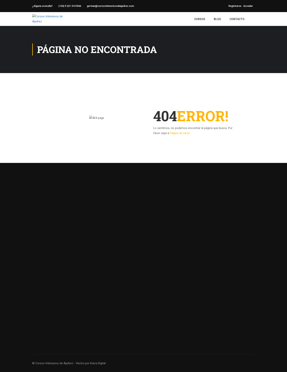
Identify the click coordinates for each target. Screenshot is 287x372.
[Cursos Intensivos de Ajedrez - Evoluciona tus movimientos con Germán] (51, 19)
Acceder (248, 6)
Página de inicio (180, 133)
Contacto (237, 19)
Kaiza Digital (98, 363)
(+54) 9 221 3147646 (69, 6)
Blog (217, 19)
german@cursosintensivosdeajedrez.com (110, 6)
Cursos (199, 19)
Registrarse (234, 6)
